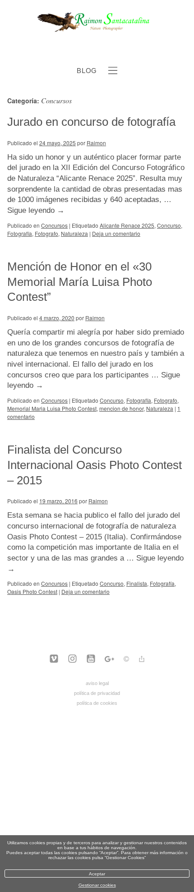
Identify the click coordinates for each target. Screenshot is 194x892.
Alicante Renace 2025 (127, 225)
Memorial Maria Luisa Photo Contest (52, 408)
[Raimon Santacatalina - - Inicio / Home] (97, 30)
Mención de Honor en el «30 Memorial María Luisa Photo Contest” (79, 282)
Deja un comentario (116, 233)
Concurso (169, 225)
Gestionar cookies (97, 885)
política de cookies (97, 703)
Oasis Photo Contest (32, 591)
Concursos (54, 225)
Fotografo (46, 233)
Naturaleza (74, 233)
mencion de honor (121, 408)
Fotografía (19, 233)
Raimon (96, 143)
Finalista (136, 583)
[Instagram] (72, 659)
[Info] (126, 660)
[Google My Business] (109, 659)
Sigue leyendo (36, 210)
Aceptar (97, 873)
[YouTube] (91, 659)
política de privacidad (97, 693)
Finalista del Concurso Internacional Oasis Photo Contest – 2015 (94, 465)
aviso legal (97, 683)
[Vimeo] (54, 659)
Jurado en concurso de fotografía (91, 122)
